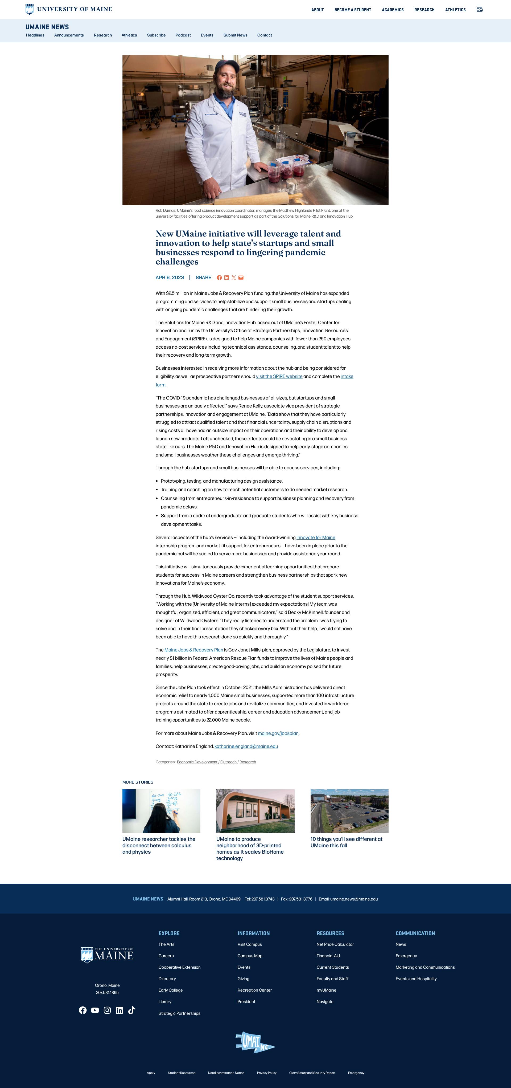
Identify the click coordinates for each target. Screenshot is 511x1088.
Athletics (455, 9)
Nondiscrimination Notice (226, 1072)
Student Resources (181, 1072)
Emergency (406, 955)
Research (424, 9)
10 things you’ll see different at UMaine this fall (346, 842)
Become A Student (353, 9)
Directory (167, 978)
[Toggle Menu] (477, 9)
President (246, 1001)
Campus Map (250, 955)
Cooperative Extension (180, 967)
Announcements (69, 35)
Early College (171, 990)
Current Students (333, 967)
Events (207, 35)
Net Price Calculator (335, 944)
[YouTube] (95, 1010)
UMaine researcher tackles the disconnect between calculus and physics (158, 845)
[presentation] (161, 811)
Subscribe (156, 35)
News (401, 944)
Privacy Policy (267, 1072)
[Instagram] (107, 1010)
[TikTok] (132, 1010)
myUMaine (326, 990)
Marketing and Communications (425, 967)
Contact (264, 35)
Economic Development (197, 761)
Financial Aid (328, 955)
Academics (393, 9)
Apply (151, 1072)
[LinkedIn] (119, 1010)
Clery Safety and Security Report (312, 1072)
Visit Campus (250, 944)
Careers (166, 955)
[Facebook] (83, 1010)
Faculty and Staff (333, 978)
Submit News (236, 35)
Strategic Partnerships (179, 1013)
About (317, 9)
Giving (243, 978)
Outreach (228, 761)
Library (165, 1001)
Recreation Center (255, 990)
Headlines (35, 35)
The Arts (166, 944)
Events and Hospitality (416, 978)
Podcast (183, 35)
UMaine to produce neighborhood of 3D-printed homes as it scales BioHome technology (250, 848)
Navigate (325, 1001)
